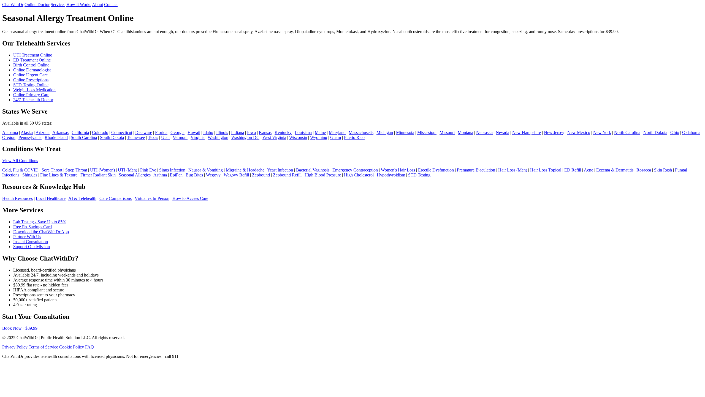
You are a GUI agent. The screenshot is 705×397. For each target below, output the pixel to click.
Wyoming (318, 137)
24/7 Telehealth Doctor (33, 99)
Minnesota (405, 132)
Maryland (337, 132)
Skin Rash (663, 170)
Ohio (674, 132)
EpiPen (176, 175)
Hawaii (194, 132)
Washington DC (245, 137)
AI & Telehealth (82, 198)
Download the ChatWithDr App (41, 231)
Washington (218, 137)
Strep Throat (76, 170)
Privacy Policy (15, 347)
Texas (153, 137)
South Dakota (112, 137)
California (80, 132)
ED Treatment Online (32, 60)
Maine (320, 132)
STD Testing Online (30, 84)
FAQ (89, 347)
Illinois (222, 132)
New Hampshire (526, 132)
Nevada (502, 132)
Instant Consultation (30, 241)
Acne (588, 170)
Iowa (251, 132)
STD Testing (419, 175)
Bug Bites (194, 175)
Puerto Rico (354, 137)
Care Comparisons (115, 198)
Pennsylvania (30, 137)
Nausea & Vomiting (205, 170)
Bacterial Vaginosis (312, 170)
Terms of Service (43, 347)
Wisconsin (298, 137)
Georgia (177, 132)
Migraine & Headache (245, 170)
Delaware (143, 132)
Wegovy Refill (236, 175)
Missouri (447, 132)
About (97, 4)
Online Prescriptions (30, 79)
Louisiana (303, 132)
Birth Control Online (31, 65)
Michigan (384, 132)
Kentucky (283, 132)
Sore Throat (52, 170)
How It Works (78, 4)
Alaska (27, 132)
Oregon (8, 137)
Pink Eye (148, 170)
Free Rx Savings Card (32, 226)
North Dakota (655, 132)
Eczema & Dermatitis (614, 170)
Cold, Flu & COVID (20, 170)
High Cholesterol (359, 175)
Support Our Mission (31, 246)
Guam (335, 137)
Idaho (208, 132)
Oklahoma (691, 132)
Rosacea (643, 170)
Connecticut (121, 132)
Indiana (237, 132)
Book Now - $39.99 (19, 328)
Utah (165, 137)
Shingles (29, 175)
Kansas (265, 132)
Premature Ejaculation (476, 170)
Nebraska (484, 132)
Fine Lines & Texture (58, 175)
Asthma (160, 175)
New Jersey (554, 132)
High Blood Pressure (323, 175)
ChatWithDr (12, 4)
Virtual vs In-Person (152, 198)
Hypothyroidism (391, 175)
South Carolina (84, 137)
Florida (161, 132)
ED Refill (572, 170)
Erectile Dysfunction (436, 170)
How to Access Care (190, 198)
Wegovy (213, 175)
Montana (465, 132)
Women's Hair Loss (398, 170)
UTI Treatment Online (32, 55)
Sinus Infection (172, 170)
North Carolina (627, 132)
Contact (111, 4)
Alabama (10, 132)
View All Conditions (20, 160)
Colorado (100, 132)
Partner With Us (27, 236)
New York (602, 132)
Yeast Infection (280, 170)
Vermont (180, 137)
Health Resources (17, 198)
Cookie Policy (71, 347)
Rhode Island (56, 137)
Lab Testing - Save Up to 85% (39, 221)
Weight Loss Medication (34, 89)
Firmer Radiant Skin (98, 175)
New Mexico (578, 132)
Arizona (43, 132)
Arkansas (60, 132)
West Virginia (274, 137)
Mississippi (426, 132)
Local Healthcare (51, 198)
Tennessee (136, 137)
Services (58, 4)
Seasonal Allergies (135, 175)
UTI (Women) (102, 170)
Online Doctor (37, 4)
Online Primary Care (31, 94)
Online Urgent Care (30, 75)
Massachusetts (361, 132)
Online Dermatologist (32, 70)
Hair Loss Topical (545, 170)
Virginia (198, 137)
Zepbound (261, 175)
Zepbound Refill (287, 175)
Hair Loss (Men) (512, 170)
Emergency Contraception (355, 170)
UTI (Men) (127, 170)
